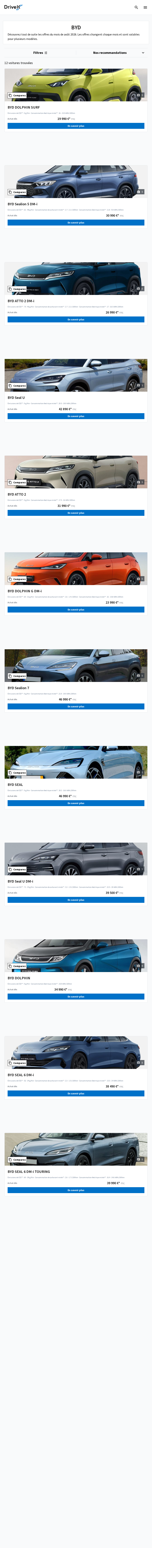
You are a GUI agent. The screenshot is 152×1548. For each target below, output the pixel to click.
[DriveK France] (13, 7)
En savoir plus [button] (76, 126)
